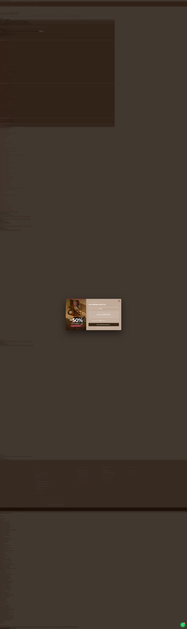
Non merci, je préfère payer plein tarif (104, 327)
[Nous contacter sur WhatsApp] (183, 625)
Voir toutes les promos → (104, 324)
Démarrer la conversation (173, 620)
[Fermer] (119, 301)
